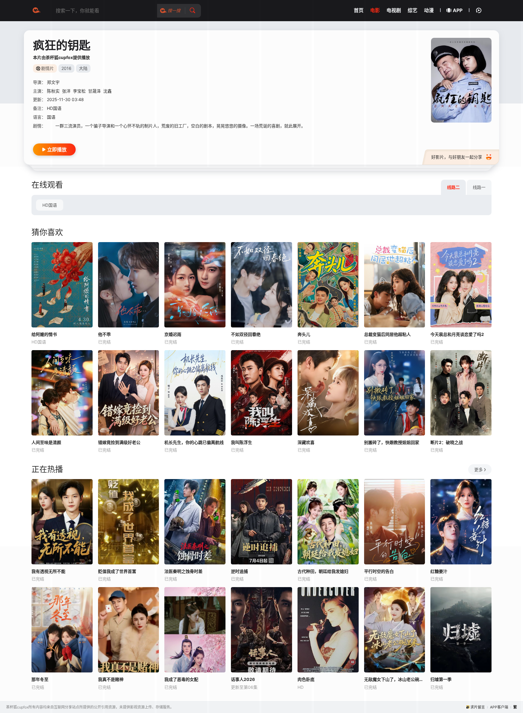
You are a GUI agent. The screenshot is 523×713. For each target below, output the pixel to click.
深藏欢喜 (306, 442)
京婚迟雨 (172, 334)
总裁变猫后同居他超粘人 (387, 334)
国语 (51, 117)
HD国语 (49, 205)
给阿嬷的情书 (44, 334)
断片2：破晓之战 (446, 442)
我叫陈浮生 (241, 442)
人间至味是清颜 (46, 442)
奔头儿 (304, 334)
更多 (478, 469)
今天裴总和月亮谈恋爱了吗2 (457, 334)
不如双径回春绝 (246, 334)
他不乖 (104, 334)
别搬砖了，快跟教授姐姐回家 (391, 442)
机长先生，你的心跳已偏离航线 (194, 442)
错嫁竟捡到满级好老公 (119, 442)
